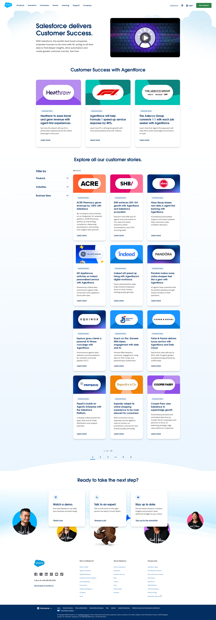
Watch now (58, 520)
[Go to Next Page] (130, 457)
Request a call (100, 520)
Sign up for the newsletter (147, 520)
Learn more (45, 140)
